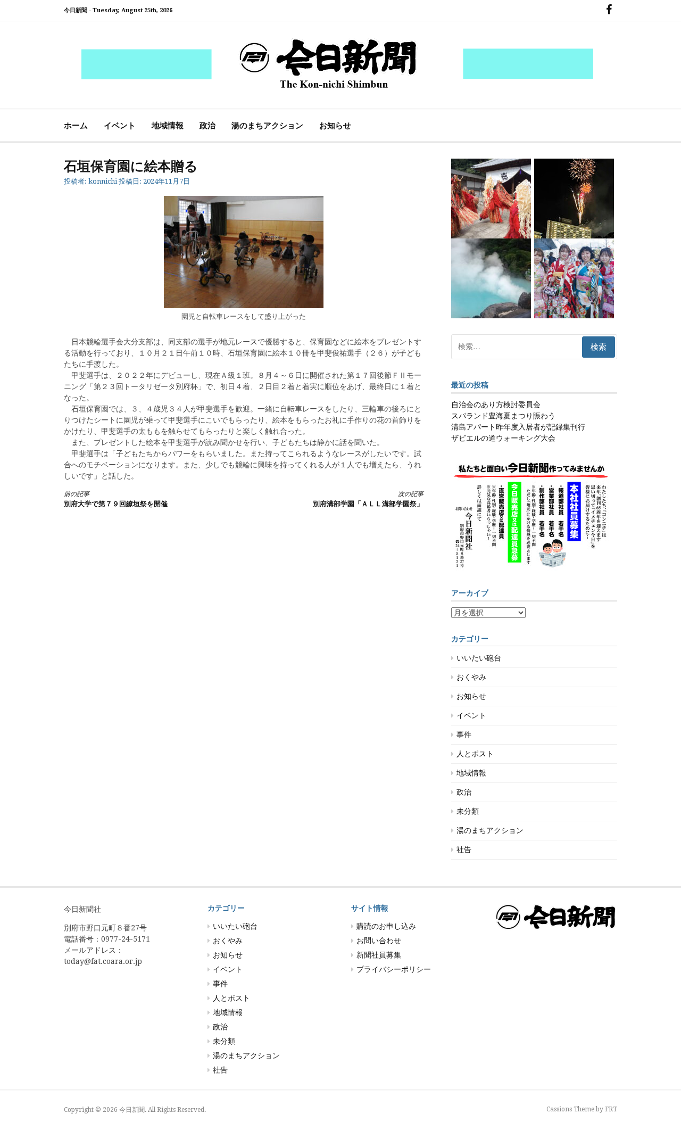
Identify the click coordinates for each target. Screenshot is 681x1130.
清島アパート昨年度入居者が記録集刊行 (518, 427)
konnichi (102, 181)
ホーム (76, 125)
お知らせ (335, 125)
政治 (207, 125)
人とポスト (475, 753)
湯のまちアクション (267, 125)
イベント (120, 125)
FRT (611, 1109)
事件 (463, 734)
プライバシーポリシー (393, 969)
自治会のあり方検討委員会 (496, 404)
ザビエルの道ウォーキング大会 (503, 438)
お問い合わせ (378, 940)
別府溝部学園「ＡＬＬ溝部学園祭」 (368, 499)
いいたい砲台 (478, 658)
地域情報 (168, 125)
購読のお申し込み (386, 926)
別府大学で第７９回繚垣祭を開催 (116, 499)
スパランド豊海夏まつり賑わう (503, 415)
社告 (463, 849)
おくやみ (471, 677)
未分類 (467, 811)
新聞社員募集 (378, 955)
